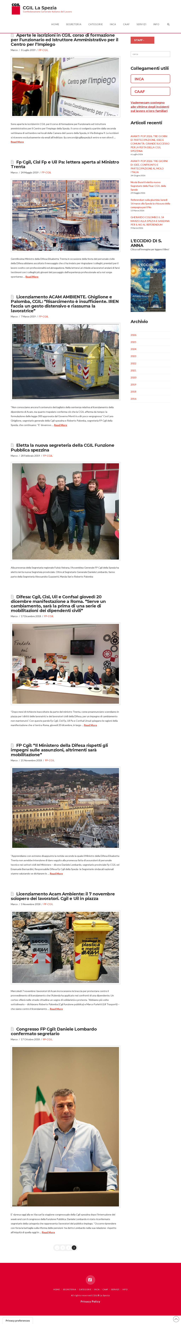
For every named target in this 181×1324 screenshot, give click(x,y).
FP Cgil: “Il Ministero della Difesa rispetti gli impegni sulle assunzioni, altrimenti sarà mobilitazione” (59, 750)
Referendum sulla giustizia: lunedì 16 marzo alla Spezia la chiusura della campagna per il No (150, 203)
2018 (133, 391)
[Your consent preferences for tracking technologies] (18, 1320)
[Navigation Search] (166, 24)
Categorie (85, 1289)
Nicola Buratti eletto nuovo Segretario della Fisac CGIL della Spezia (148, 186)
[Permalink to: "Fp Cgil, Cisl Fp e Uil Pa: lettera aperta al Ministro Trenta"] (65, 215)
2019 (133, 384)
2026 (133, 334)
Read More (17, 141)
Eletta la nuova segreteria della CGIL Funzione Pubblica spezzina (62, 447)
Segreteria (69, 1289)
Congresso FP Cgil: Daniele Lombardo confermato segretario (54, 1031)
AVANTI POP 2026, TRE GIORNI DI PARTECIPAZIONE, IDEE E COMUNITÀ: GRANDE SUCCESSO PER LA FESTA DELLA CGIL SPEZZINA (150, 143)
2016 (133, 398)
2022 (133, 363)
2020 (133, 377)
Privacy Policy (90, 1301)
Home (56, 1289)
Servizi (115, 1289)
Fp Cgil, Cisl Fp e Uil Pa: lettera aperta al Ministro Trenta (65, 164)
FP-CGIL (43, 49)
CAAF (105, 1289)
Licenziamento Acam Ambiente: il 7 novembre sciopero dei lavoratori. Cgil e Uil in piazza (63, 896)
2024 (133, 349)
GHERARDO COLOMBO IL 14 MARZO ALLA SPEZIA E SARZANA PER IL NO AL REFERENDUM (150, 221)
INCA (97, 1289)
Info (125, 1289)
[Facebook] (90, 1280)
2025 (133, 341)
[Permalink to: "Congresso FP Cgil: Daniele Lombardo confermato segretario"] (65, 1126)
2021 (133, 370)
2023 (133, 356)
